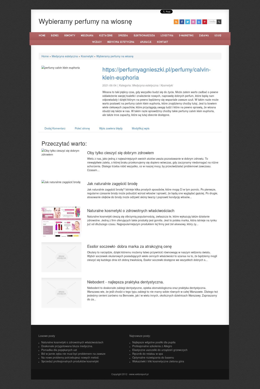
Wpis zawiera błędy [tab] (111, 128)
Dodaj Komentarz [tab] (55, 128)
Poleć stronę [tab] (82, 128)
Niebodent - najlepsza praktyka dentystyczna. (125, 282)
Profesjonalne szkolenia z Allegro (152, 346)
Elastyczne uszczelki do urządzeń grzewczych (159, 350)
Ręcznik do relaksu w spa (147, 354)
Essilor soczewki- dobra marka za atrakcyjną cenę (129, 246)
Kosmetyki (87, 56)
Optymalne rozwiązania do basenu (153, 357)
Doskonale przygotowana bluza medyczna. (67, 346)
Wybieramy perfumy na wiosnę (114, 56)
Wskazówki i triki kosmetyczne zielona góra (158, 361)
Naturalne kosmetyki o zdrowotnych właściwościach (130, 210)
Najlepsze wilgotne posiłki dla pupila (153, 342)
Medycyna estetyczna (65, 56)
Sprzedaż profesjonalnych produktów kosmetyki (70, 361)
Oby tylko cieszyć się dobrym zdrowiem (120, 152)
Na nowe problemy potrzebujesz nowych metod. (70, 357)
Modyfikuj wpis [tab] (140, 128)
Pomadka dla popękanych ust (59, 350)
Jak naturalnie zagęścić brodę (112, 183)
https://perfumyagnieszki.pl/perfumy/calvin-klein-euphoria (156, 73)
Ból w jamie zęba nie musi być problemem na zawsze (73, 354)
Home (45, 56)
